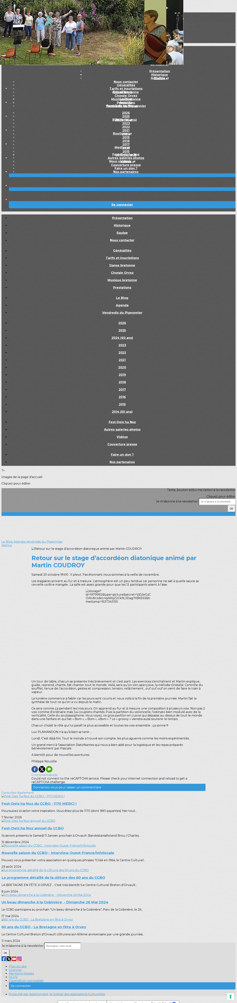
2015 (126, 151)
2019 (126, 137)
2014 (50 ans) (122, 412)
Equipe (122, 233)
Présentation (159, 71)
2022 (126, 127)
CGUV (13, 977)
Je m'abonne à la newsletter (177, 501)
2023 (126, 123)
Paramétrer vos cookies (26, 980)
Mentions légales (21, 973)
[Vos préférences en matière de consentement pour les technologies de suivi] (230, 996)
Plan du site (17, 966)
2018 (126, 141)
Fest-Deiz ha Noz (126, 154)
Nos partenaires (125, 172)
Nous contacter (126, 82)
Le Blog (126, 99)
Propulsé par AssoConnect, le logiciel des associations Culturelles (57, 994)
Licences (15, 970)
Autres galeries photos (126, 158)
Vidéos (122, 437)
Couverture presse (126, 165)
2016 (122, 397)
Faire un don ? (126, 168)
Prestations (122, 287)
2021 (125, 130)
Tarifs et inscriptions (126, 88)
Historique (122, 225)
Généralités (126, 85)
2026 (126, 113)
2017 (126, 144)
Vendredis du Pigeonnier (122, 312)
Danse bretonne (122, 265)
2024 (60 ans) (122, 338)
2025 (126, 116)
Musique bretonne (122, 280)
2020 (122, 367)
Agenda (126, 102)
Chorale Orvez (126, 95)
